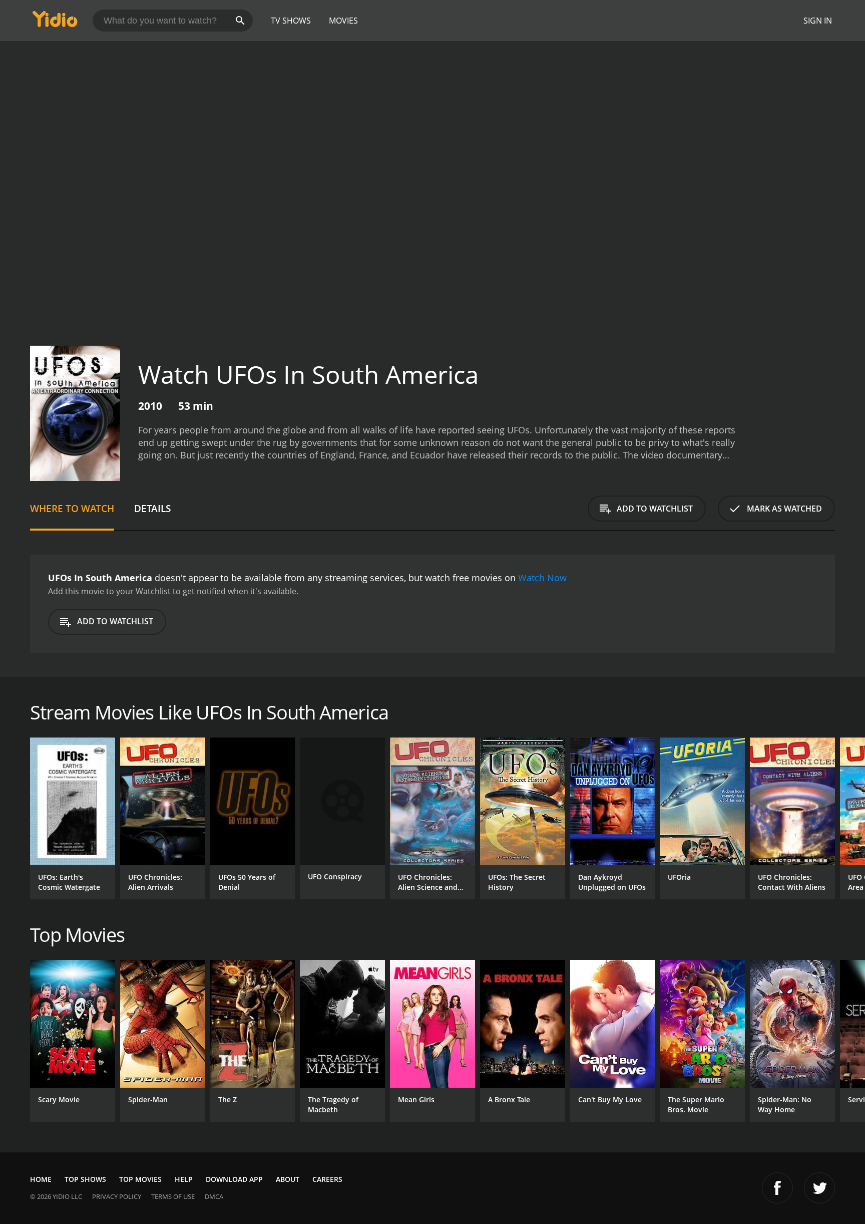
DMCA (214, 1196)
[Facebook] (777, 1187)
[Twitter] (819, 1187)
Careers (327, 1179)
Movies (343, 20)
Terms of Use (173, 1196)
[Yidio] (55, 22)
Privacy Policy (116, 1196)
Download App (234, 1179)
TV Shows (291, 20)
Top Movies (140, 1179)
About (287, 1179)
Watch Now (542, 578)
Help (184, 1179)
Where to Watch (72, 508)
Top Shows (85, 1179)
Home (41, 1179)
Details (152, 508)
